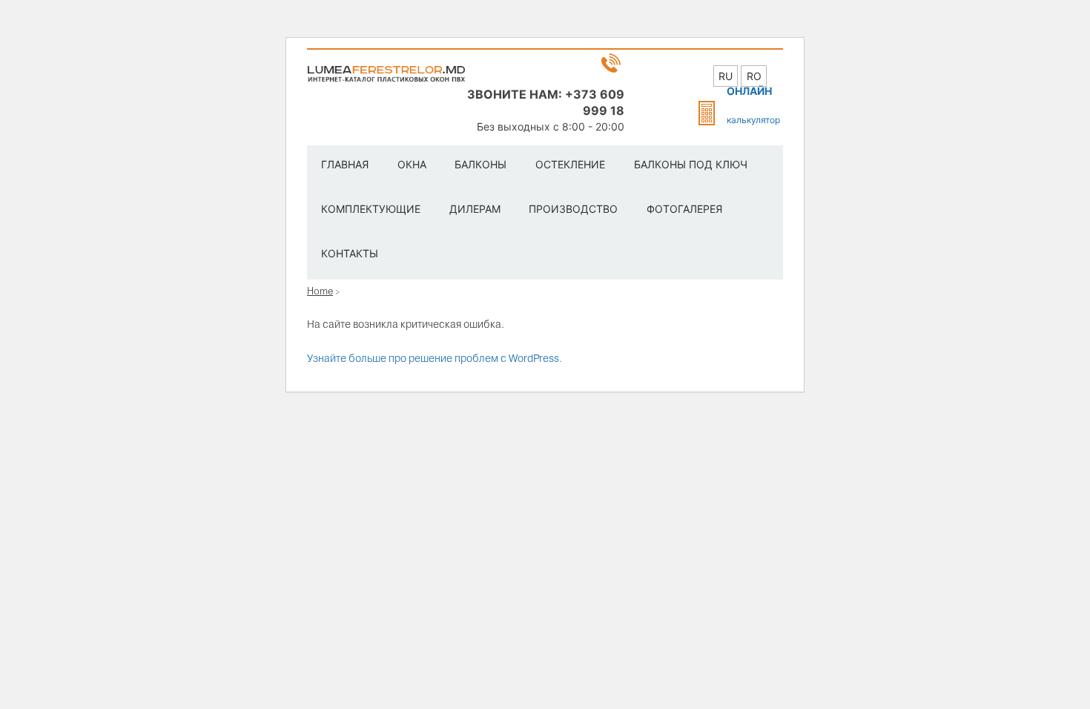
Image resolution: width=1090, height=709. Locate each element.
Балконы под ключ (690, 164)
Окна (411, 164)
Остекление (570, 164)
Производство (573, 208)
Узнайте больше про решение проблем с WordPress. (434, 358)
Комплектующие (370, 208)
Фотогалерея (684, 208)
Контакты (349, 253)
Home (320, 291)
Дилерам (475, 208)
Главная (345, 164)
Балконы (480, 164)
